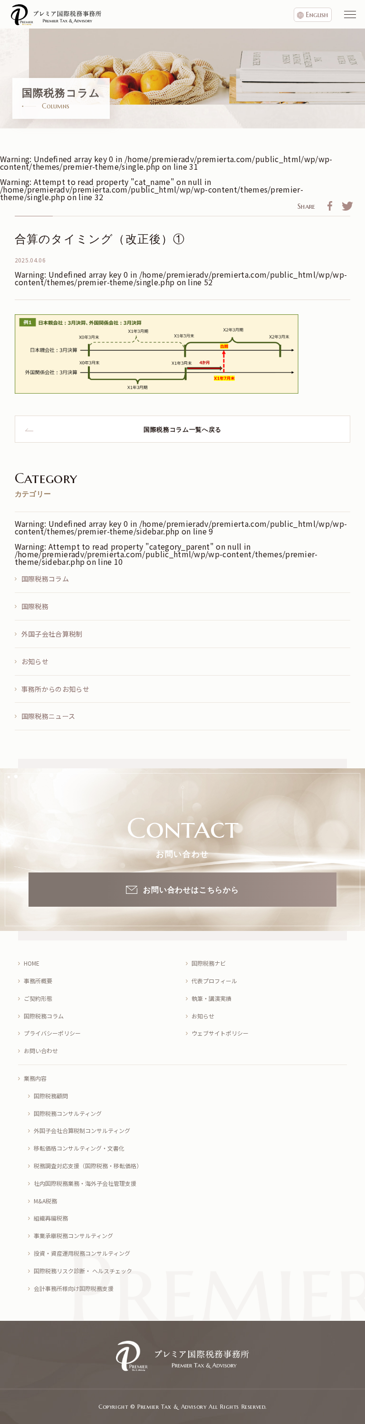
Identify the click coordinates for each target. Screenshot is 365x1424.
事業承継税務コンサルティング (73, 1235)
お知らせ (34, 661)
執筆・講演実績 (211, 998)
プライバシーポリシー (52, 1033)
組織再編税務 (51, 1218)
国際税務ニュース (48, 716)
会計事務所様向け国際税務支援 (74, 1288)
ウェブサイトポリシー (220, 1033)
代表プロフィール (214, 981)
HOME (31, 963)
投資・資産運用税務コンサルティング (82, 1253)
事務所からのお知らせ (55, 689)
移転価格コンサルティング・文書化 (79, 1148)
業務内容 (35, 1078)
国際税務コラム (45, 578)
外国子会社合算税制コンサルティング (82, 1130)
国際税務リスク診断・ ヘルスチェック (83, 1271)
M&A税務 (45, 1201)
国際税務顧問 (51, 1096)
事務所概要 (38, 981)
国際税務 (34, 606)
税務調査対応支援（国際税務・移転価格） (88, 1166)
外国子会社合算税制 (52, 634)
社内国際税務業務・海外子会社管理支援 (85, 1183)
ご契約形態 (38, 998)
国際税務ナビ (209, 963)
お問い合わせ (41, 1050)
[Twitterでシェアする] (347, 207)
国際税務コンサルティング (68, 1113)
